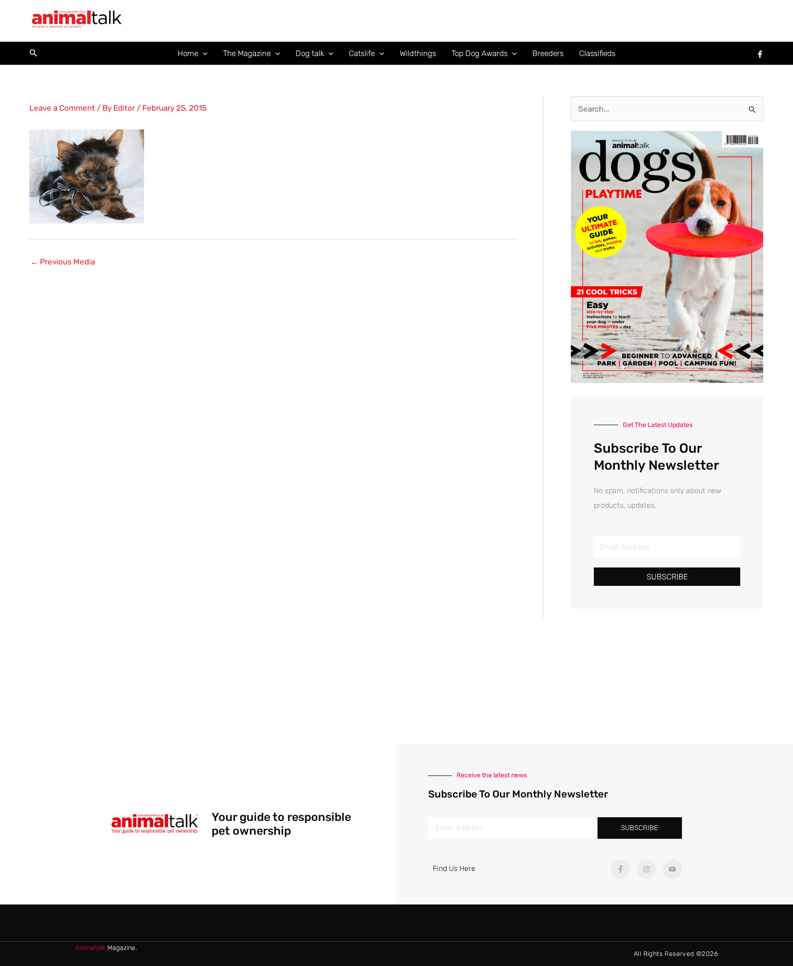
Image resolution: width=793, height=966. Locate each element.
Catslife (362, 53)
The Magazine (247, 53)
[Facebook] (760, 54)
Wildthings (418, 53)
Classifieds (597, 53)
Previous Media (62, 262)
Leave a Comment (62, 107)
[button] (33, 53)
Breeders (548, 53)
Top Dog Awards (480, 53)
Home (188, 53)
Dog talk (310, 53)
